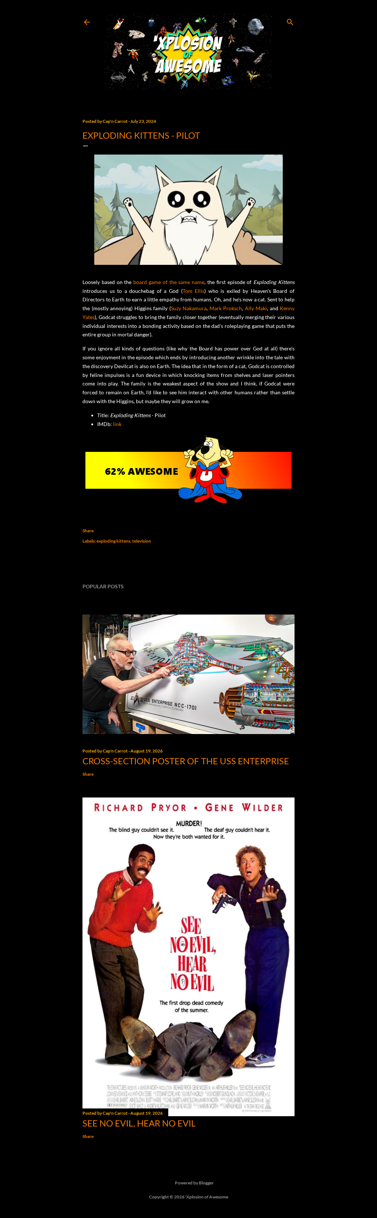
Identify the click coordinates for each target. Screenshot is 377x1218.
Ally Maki (256, 308)
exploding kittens (113, 541)
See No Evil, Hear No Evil (138, 1123)
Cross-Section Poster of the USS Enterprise (185, 760)
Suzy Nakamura (189, 308)
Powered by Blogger (194, 1183)
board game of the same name (168, 282)
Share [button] (88, 530)
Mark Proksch (225, 308)
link (117, 424)
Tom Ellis (194, 291)
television (141, 541)
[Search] (290, 20)
